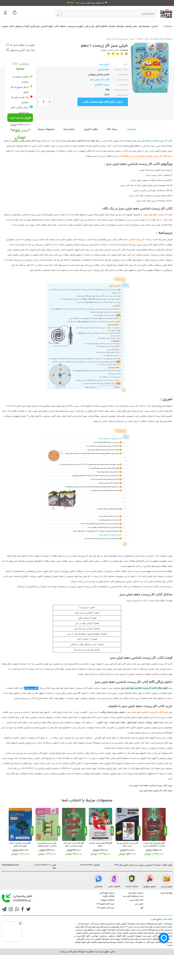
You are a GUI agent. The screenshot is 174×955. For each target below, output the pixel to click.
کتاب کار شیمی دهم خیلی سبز (153, 790)
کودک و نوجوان (22, 26)
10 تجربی (133, 38)
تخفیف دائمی (114, 886)
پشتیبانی (98, 886)
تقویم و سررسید (75, 26)
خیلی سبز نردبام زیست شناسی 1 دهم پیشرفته (47, 844)
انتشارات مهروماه (107, 900)
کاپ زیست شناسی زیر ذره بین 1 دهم (127, 844)
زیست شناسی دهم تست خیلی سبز (145, 785)
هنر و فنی (89, 26)
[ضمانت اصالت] (131, 879)
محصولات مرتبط (46, 129)
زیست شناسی (101, 85)
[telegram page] (4, 909)
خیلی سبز (104, 64)
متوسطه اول (144, 26)
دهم (135, 26)
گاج (142, 907)
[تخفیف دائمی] (114, 879)
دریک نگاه (112, 129)
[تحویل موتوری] (149, 879)
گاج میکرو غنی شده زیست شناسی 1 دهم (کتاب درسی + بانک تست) (154, 846)
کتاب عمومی (8, 26)
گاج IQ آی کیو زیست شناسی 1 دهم (100, 844)
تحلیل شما (69, 129)
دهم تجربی (103, 69)
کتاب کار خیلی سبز (99, 79)
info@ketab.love (10, 865)
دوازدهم (120, 26)
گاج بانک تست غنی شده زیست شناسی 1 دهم (74, 844)
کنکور (97, 26)
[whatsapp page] (16, 909)
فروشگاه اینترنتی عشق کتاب (160, 38)
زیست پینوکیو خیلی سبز (133, 896)
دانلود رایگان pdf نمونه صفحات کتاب (103, 102)
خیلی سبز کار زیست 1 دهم (117, 38)
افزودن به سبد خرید (20, 118)
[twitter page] (28, 909)
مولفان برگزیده (108, 896)
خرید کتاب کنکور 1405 (105, 904)
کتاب (56, 26)
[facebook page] (22, 909)
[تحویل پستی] (166, 879)
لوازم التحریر (47, 26)
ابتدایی (154, 26)
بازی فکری (35, 26)
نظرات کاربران (91, 129)
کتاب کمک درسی (136, 900)
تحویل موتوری (149, 886)
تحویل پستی (166, 886)
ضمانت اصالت (131, 886)
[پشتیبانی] (98, 879)
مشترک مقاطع (108, 26)
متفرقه (63, 26)
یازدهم (128, 26)
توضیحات (131, 129)
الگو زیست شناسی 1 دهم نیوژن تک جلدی (20, 844)
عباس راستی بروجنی (110, 50)
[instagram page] (10, 909)
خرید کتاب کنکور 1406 (105, 907)
